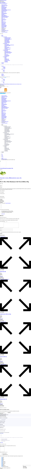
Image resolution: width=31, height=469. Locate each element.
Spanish (4, 67)
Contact (3, 63)
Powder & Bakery (4, 19)
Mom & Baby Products (5, 17)
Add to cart (24, 466)
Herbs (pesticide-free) (4, 15)
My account (3, 74)
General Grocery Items (4, 5)
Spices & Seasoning (4, 25)
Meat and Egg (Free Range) (5, 16)
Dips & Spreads (4, 8)
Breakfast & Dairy (4, 12)
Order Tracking (3, 75)
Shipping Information (4, 439)
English (2, 78)
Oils (5, 53)
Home (2, 35)
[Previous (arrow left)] (1, 234)
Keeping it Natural (5, 139)
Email (1, 230)
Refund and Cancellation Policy (6, 440)
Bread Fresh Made (4, 7)
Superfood (3, 27)
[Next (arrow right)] (29, 234)
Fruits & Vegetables (4, 4)
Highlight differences (5, 454)
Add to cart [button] (1, 276)
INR (3, 70)
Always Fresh (5, 36)
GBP (4, 71)
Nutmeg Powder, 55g (3, 399)
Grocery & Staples (4, 26)
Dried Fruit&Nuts (7, 41)
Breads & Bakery (4, 22)
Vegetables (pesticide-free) (5, 30)
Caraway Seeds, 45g (3, 356)
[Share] (26, 1)
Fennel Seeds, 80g (3, 271)
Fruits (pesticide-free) (4, 13)
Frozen (6, 46)
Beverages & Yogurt (7, 38)
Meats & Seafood (4, 11)
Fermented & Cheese (4, 10)
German (4, 68)
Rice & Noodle (7, 44)
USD (4, 69)
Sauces (2, 21)
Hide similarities (4, 453)
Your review (2, 227)
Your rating (1, 221)
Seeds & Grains (4, 23)
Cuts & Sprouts (4, 419)
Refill (2, 20)
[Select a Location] (2, 446)
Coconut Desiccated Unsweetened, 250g (6, 168)
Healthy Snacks (7, 136)
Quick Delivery (5, 56)
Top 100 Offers (4, 29)
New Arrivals (3, 31)
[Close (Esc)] (28, 1)
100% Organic (5, 43)
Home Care (3, 6)
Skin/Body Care (4, 24)
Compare (1, 202)
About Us (3, 62)
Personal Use (3, 18)
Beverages (3, 14)
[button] (25, 467)
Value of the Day (4, 28)
